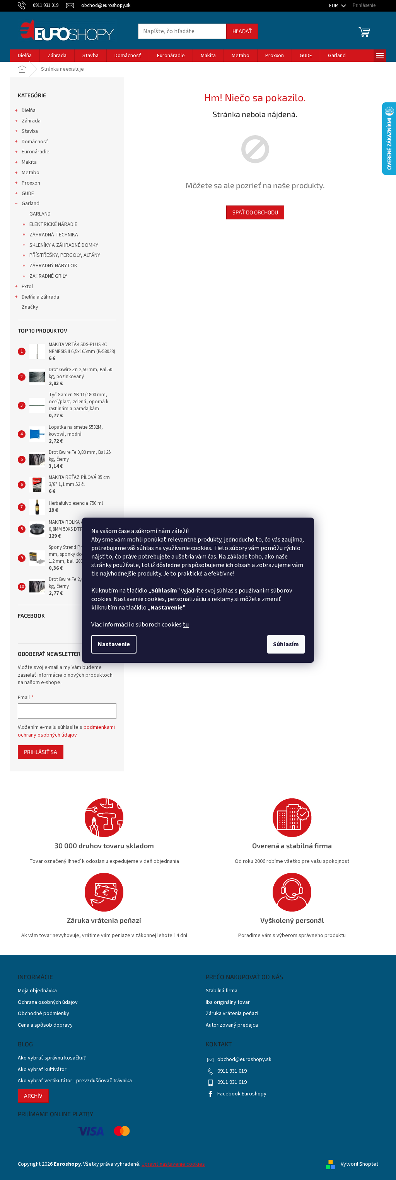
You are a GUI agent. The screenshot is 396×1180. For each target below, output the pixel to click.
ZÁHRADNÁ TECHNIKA (53, 235)
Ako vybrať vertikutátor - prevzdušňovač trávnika (75, 1081)
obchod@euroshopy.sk (244, 1059)
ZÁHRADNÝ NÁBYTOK (53, 266)
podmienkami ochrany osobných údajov (66, 731)
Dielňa (29, 110)
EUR (334, 5)
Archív (33, 1095)
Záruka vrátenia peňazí (232, 1013)
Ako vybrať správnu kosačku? (52, 1058)
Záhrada (31, 121)
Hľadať (242, 31)
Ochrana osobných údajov (48, 1002)
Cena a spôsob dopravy (45, 1025)
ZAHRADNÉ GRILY (48, 276)
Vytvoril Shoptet (359, 1164)
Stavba (30, 131)
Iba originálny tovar (228, 1002)
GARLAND (40, 214)
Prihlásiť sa (40, 752)
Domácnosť (35, 142)
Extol (27, 286)
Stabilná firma (221, 991)
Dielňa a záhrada (40, 297)
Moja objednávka (37, 991)
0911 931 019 (232, 1071)
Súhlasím (286, 644)
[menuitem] (24, 55)
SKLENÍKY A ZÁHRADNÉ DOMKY (63, 245)
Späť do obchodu (255, 212)
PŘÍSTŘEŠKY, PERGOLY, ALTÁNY (64, 255)
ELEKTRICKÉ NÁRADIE (53, 224)
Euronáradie (36, 152)
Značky (30, 307)
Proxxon (31, 183)
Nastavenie (114, 644)
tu (186, 624)
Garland (30, 203)
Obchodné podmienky (43, 1013)
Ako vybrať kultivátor (42, 1069)
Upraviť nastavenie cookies (173, 1164)
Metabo (30, 173)
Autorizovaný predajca (232, 1025)
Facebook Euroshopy (241, 1094)
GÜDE (28, 193)
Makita (29, 162)
